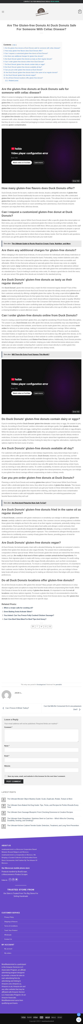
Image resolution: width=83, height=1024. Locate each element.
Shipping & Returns (11, 921)
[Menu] (3, 11)
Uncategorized (41, 684)
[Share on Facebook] (37, 627)
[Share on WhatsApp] (33, 627)
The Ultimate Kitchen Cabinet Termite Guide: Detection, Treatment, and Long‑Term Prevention (43, 825)
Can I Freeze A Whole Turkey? (17, 708)
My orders (7, 953)
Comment (8, 727)
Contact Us (8, 939)
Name (6, 746)
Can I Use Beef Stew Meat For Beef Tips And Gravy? (25, 619)
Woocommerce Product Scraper (15, 874)
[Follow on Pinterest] (16, 879)
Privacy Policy (9, 917)
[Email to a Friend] (46, 627)
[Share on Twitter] (41, 627)
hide (14, 45)
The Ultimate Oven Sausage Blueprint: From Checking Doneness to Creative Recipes (40, 812)
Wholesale (7, 935)
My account (8, 949)
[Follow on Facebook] (10, 879)
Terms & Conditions (11, 926)
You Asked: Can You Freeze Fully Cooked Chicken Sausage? (29, 615)
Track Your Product (10, 930)
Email (6, 756)
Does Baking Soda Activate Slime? (18, 612)
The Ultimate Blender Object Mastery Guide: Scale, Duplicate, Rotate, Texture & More (39, 799)
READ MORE (55, 1)
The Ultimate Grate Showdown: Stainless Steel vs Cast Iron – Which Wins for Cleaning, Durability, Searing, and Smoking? (40, 819)
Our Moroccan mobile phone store (16, 868)
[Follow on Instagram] (13, 879)
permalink (59, 684)
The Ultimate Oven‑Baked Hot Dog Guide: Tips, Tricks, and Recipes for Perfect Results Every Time (42, 806)
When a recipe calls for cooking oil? (18, 608)
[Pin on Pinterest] (50, 627)
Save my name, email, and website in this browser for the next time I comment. (36, 776)
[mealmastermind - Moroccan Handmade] (41, 11)
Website (7, 766)
